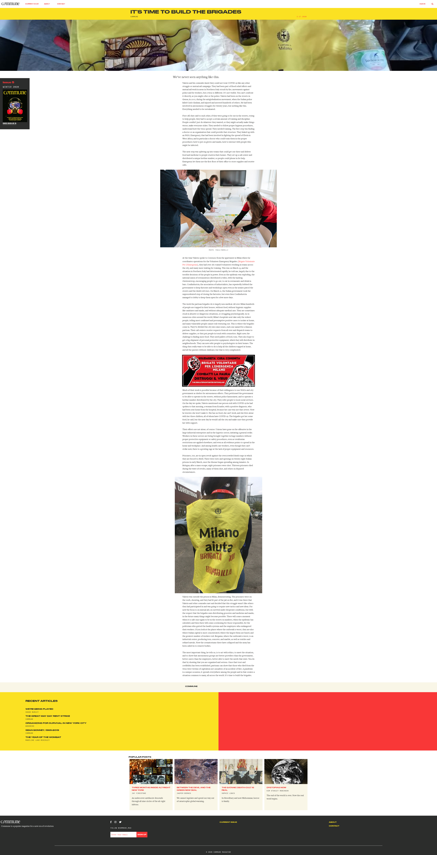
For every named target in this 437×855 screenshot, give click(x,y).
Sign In (422, 4)
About (47, 4)
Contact (61, 4)
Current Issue (32, 4)
